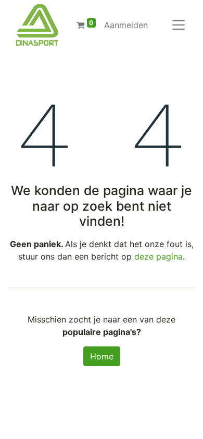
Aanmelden (126, 25)
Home (101, 356)
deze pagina (158, 256)
